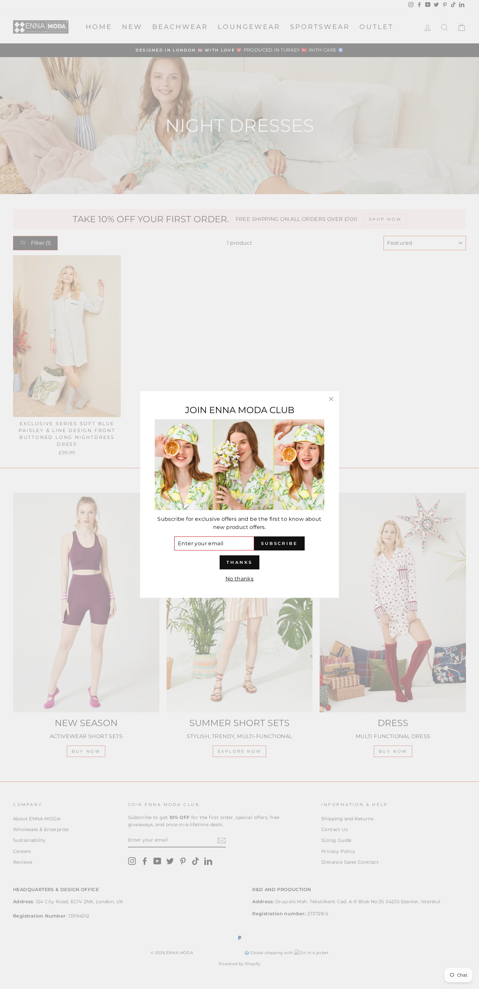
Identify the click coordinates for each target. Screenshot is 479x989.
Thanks (239, 562)
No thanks (239, 579)
